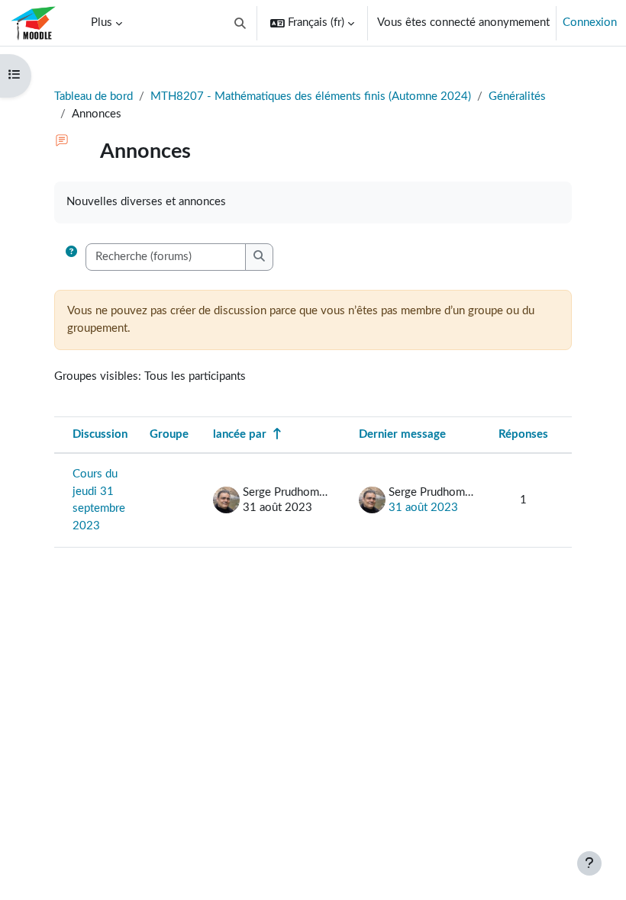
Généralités (517, 96)
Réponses (523, 434)
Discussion (100, 434)
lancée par (239, 434)
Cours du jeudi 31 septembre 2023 (99, 500)
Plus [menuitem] (101, 22)
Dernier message (402, 434)
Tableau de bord (93, 96)
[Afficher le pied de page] (589, 863)
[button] (240, 23)
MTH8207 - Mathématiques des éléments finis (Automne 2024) (310, 96)
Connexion (590, 22)
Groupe (169, 434)
